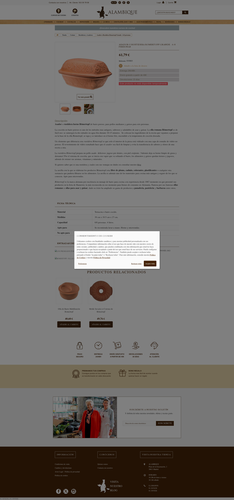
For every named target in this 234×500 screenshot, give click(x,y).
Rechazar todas (136, 263)
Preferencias (82, 263)
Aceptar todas (150, 263)
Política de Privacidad (101, 257)
